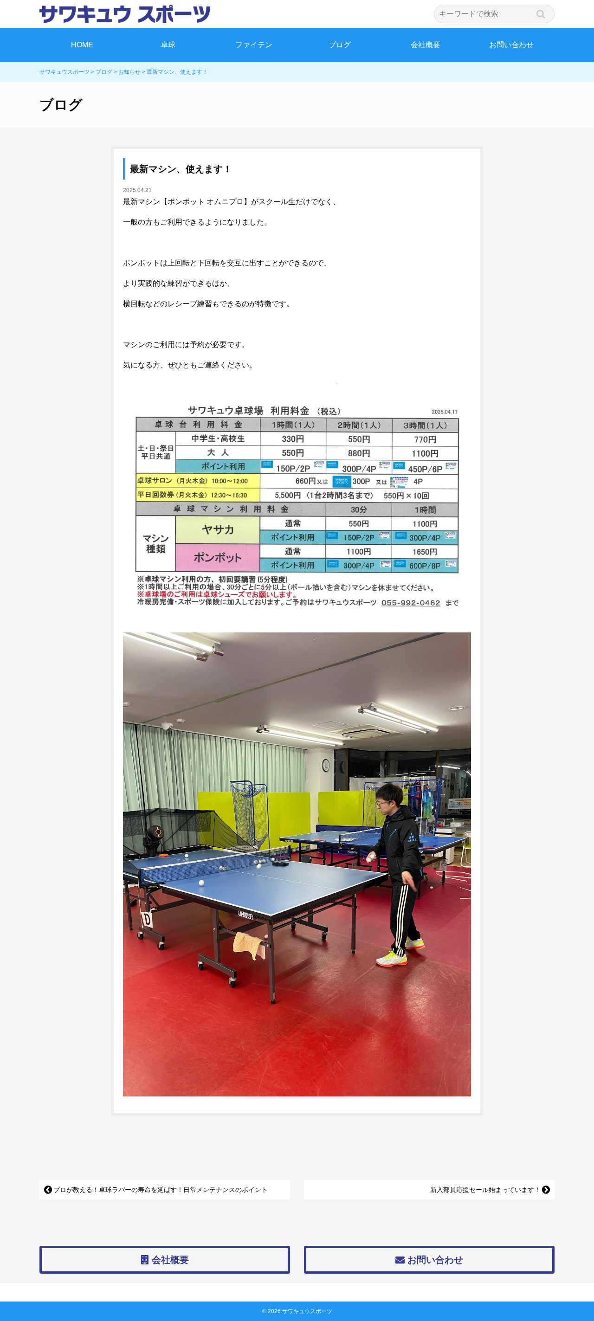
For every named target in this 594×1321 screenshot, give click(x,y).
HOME (82, 45)
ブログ (340, 45)
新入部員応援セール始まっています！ (485, 1189)
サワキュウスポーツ (307, 1311)
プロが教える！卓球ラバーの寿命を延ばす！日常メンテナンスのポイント (160, 1189)
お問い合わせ (511, 45)
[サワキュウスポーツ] (297, 14)
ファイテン (253, 45)
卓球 (168, 45)
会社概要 (425, 45)
